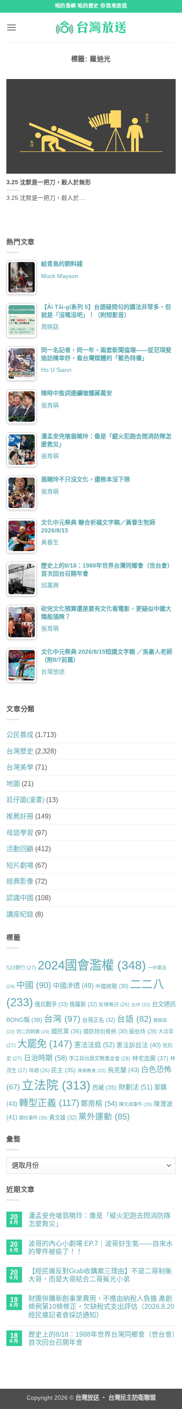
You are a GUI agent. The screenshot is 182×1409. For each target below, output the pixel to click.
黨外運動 (104, 1116)
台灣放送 (53, 671)
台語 (134, 1019)
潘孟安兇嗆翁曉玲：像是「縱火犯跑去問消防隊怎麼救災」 (99, 1219)
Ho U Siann (56, 369)
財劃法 (135, 1087)
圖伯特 (143, 1032)
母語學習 (19, 832)
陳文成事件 (135, 1104)
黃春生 (50, 542)
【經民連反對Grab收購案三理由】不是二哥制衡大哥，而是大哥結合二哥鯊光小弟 (100, 1275)
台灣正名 (98, 1020)
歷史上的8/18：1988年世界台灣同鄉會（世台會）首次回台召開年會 (101, 1338)
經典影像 (19, 881)
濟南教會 (91, 1070)
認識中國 (19, 897)
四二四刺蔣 (33, 1031)
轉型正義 (49, 1103)
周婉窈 (50, 326)
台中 (140, 1004)
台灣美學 (19, 767)
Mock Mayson (59, 276)
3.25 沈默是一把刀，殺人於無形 (48, 182)
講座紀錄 (19, 914)
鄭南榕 (99, 1104)
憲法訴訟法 (138, 1045)
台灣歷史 (19, 751)
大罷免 (44, 1043)
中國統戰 (111, 986)
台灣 (62, 1019)
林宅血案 (150, 1058)
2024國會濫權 (92, 965)
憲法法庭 (94, 1045)
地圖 (13, 783)
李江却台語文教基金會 (99, 1059)
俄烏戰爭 (51, 1004)
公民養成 (19, 734)
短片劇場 (19, 865)
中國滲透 (73, 985)
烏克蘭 (123, 1069)
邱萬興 (50, 585)
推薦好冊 (19, 816)
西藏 (104, 1087)
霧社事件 (33, 1117)
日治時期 (45, 1058)
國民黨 (66, 1031)
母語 (39, 1070)
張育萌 (50, 405)
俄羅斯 (83, 1004)
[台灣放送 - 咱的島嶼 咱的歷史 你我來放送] (91, 27)
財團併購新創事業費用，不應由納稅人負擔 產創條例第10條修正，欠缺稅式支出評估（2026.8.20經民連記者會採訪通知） (101, 1306)
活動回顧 (19, 848)
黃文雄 (63, 1117)
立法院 (56, 1085)
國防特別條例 (105, 1031)
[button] (11, 27)
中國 (34, 985)
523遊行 (21, 968)
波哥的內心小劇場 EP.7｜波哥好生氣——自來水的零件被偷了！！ (100, 1247)
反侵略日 (114, 1004)
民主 (63, 1070)
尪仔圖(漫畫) (25, 799)
